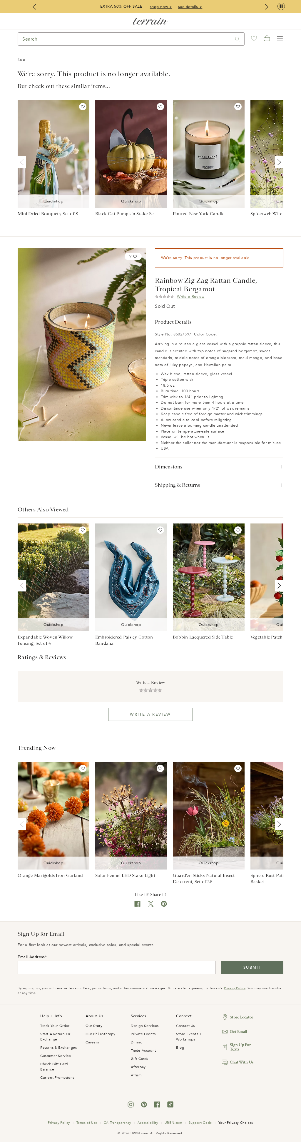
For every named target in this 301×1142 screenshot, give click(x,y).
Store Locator (241, 1017)
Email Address (31, 957)
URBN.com (173, 1123)
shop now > (161, 6)
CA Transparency (117, 1123)
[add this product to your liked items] (82, 106)
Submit (252, 967)
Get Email (238, 1031)
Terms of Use (86, 1123)
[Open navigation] (279, 38)
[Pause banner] (281, 6)
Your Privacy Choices (235, 1123)
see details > (190, 6)
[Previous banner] (34, 6)
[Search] (237, 39)
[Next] (278, 162)
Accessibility (148, 1123)
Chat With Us (241, 1062)
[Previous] (23, 162)
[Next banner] (266, 6)
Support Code (200, 1123)
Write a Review (150, 714)
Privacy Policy (234, 988)
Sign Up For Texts (240, 1047)
